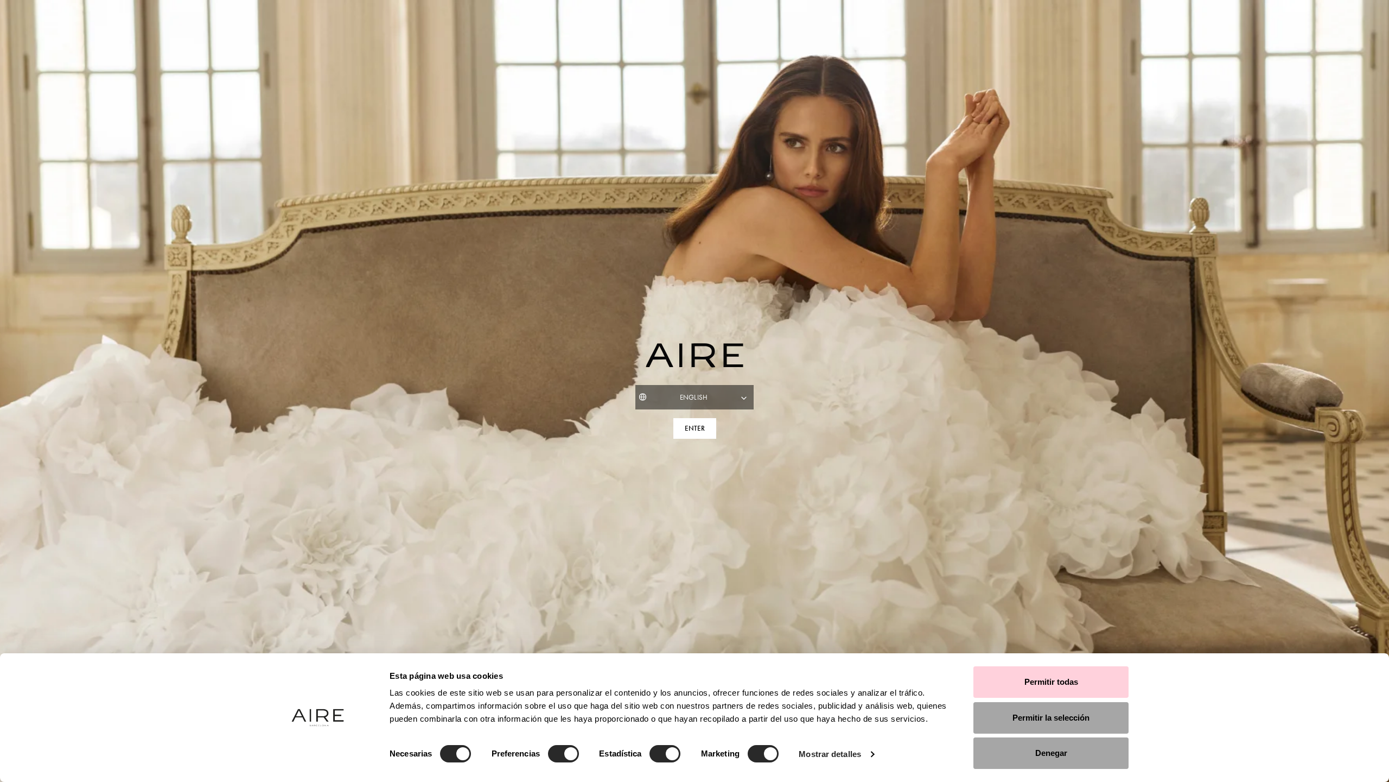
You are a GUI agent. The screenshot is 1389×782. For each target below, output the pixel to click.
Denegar (1051, 753)
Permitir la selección (1050, 717)
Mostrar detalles (830, 754)
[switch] (563, 753)
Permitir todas (1051, 681)
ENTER (695, 428)
